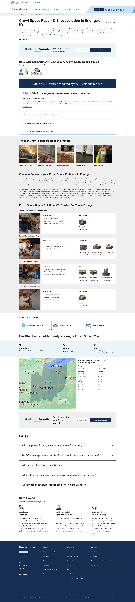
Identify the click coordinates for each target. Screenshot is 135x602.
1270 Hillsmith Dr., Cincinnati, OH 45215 (31, 351)
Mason (80, 379)
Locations (46, 9)
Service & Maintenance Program (75, 578)
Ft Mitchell (81, 384)
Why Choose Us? (71, 547)
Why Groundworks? (72, 574)
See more (22, 39)
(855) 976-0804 (68, 352)
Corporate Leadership (72, 556)
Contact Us (77, 9)
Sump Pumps (46, 574)
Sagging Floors (80, 165)
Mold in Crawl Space (25, 165)
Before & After (95, 556)
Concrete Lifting (47, 565)
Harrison (100, 389)
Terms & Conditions (76, 597)
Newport (100, 371)
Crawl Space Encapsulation (50, 569)
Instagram (24, 574)
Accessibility (86, 597)
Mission (69, 565)
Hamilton (81, 371)
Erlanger (80, 366)
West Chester (82, 376)
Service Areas (30, 14)
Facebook (24, 565)
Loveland (81, 374)
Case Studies (94, 552)
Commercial (37, 2)
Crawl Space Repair (48, 560)
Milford (100, 366)
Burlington (101, 376)
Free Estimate (99, 10)
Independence (102, 368)
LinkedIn (24, 568)
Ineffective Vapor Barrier (45, 165)
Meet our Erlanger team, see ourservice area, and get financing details (105, 351)
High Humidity (98, 165)
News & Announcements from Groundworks (102, 560)
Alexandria (101, 387)
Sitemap (92, 597)
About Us (66, 9)
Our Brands (70, 560)
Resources (56, 9)
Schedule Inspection (100, 50)
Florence (80, 381)
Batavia (100, 374)
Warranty (69, 569)
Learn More (82, 229)
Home (22, 14)
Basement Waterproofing (49, 552)
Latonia (100, 379)
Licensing (113, 597)
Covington (81, 389)
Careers (69, 552)
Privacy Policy (66, 597)
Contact (23, 552)
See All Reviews (27, 107)
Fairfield (80, 387)
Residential (25, 2)
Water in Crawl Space (63, 165)
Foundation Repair (47, 556)
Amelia (100, 381)
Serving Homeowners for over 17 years (31, 65)
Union (99, 384)
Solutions (35, 9)
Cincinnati (81, 368)
